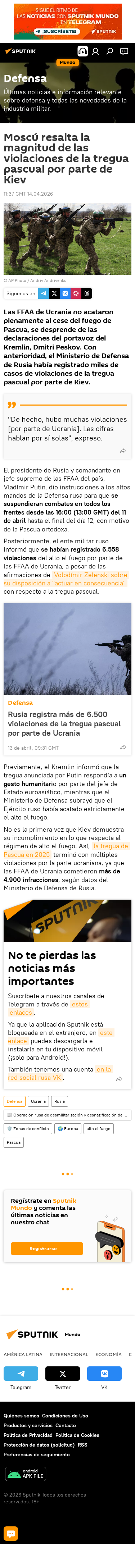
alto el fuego (99, 1128)
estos (80, 1004)
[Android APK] (25, 1475)
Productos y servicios (28, 1425)
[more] (123, 450)
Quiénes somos (21, 1415)
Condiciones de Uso (65, 1415)
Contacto (65, 1425)
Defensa (20, 702)
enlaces (21, 1012)
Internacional (69, 1354)
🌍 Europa (68, 1128)
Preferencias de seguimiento (37, 1454)
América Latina (23, 1354)
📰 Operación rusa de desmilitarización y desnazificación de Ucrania (69, 1115)
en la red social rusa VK (60, 1073)
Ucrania (38, 1101)
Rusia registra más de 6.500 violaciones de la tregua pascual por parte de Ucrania (64, 723)
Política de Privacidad (28, 1435)
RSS (82, 1445)
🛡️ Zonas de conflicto (28, 1128)
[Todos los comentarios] (11, 1533)
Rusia (59, 1101)
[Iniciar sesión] (95, 51)
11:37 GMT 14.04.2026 (28, 194)
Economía (108, 1354)
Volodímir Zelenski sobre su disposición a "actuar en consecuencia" (66, 579)
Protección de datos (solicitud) (39, 1445)
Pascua (14, 1142)
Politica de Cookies (77, 1435)
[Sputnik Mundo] (22, 54)
